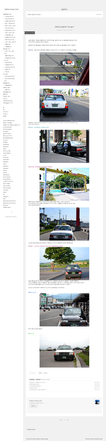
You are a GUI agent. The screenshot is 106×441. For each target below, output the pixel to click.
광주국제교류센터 (7, 129)
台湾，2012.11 (10, 32)
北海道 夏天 (9, 35)
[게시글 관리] (35, 373)
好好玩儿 (6, 87)
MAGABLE (5, 161)
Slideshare (5, 146)
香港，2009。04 (10, 25)
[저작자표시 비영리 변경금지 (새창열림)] (45, 373)
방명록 (4, 116)
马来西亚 (8, 46)
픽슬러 (4, 192)
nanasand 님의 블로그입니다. (36, 403)
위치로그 (5, 114)
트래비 (4, 148)
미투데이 (6, 96)
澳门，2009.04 (10, 23)
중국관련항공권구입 (8, 138)
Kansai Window (7, 179)
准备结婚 (8, 85)
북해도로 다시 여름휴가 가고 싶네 (37, 382)
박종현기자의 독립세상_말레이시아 (11, 125)
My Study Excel (10, 76)
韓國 (7, 44)
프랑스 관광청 (6, 183)
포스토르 (5, 140)
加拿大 (7, 69)
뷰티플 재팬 (6, 144)
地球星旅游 (7, 14)
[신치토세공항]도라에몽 (34, 386)
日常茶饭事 (7, 92)
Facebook (38, 438)
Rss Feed (28, 438)
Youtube (42, 438)
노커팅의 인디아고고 (8, 181)
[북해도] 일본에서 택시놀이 (34, 14)
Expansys (5, 205)
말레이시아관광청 (7, 122)
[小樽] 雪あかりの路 (33, 384)
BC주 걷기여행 (6, 151)
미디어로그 (6, 111)
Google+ (46, 438)
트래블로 (5, 142)
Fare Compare (6, 177)
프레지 (4, 164)
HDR (4, 198)
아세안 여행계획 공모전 (9, 120)
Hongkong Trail (10, 67)
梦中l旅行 (6, 49)
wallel (101, 438)
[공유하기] (33, 373)
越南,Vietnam (9, 55)
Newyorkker (6, 174)
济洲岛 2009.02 (10, 21)
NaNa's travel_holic (12, 9)
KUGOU (5, 170)
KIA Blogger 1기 (8, 103)
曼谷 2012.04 (9, 39)
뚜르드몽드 (6, 157)
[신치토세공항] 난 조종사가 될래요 (37, 389)
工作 (5, 98)
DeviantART (6, 159)
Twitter (33, 438)
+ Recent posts (30, 429)
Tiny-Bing (5, 190)
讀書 (5, 94)
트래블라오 (6, 196)
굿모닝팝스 (6, 131)
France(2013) (9, 18)
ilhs (4, 194)
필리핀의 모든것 (7, 133)
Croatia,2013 (9, 16)
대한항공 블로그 (7, 207)
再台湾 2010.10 (10, 30)
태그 (4, 109)
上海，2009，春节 (10, 42)
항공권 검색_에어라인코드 (9, 200)
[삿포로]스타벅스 (33, 387)
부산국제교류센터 (7, 127)
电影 (7, 89)
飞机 (7, 71)
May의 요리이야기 (7, 135)
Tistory (92, 438)
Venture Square (7, 187)
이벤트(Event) (7, 100)
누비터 (4, 155)
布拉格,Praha (9, 64)
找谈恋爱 (6, 83)
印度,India (8, 62)
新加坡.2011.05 (10, 37)
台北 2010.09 (9, 28)
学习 (5, 74)
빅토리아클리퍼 (7, 153)
